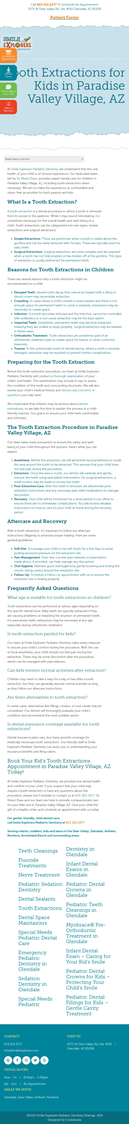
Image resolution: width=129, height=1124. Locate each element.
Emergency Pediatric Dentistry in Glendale (32, 961)
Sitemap (89, 1115)
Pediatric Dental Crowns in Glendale (85, 889)
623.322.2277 (75, 822)
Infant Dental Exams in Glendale (82, 869)
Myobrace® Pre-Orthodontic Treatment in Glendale (86, 933)
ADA (99, 1115)
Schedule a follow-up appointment (55, 575)
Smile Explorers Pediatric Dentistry (34, 169)
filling (108, 292)
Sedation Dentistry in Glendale (32, 984)
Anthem (40, 1097)
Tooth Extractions (40, 908)
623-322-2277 (85, 795)
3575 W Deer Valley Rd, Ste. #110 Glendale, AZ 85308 (64, 9)
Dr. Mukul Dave (27, 178)
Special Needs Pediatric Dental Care (37, 937)
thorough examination (68, 376)
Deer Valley (25, 1097)
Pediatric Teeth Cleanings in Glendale (84, 910)
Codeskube (73, 1120)
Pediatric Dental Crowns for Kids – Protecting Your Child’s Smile (88, 979)
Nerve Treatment (39, 875)
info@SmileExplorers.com (21, 1050)
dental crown (23, 296)
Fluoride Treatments (32, 863)
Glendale (10, 1097)
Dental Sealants (36, 899)
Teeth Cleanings (38, 851)
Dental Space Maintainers (34, 920)
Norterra (52, 1097)
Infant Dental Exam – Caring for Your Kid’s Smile (88, 956)
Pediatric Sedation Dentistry (40, 887)
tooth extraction (21, 211)
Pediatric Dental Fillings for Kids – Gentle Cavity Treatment (87, 1005)
